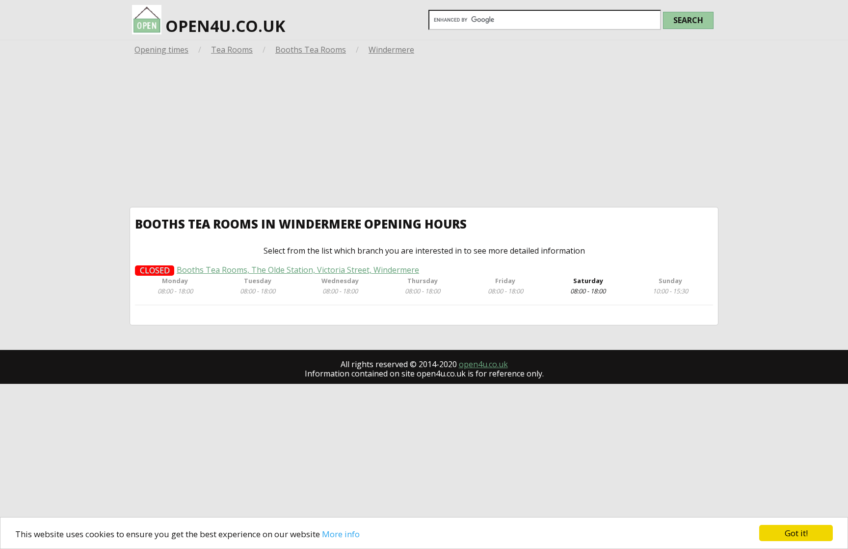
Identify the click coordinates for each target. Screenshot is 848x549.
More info (341, 534)
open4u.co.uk (223, 25)
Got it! (796, 533)
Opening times (161, 49)
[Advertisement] (424, 133)
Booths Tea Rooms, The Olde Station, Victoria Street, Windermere (298, 270)
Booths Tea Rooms (310, 49)
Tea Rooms (232, 49)
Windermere (391, 49)
